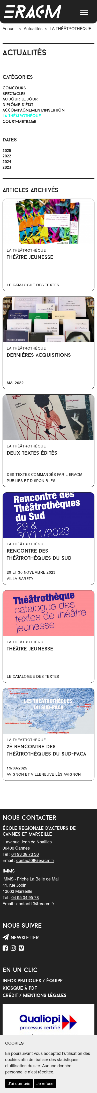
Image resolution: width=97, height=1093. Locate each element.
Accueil (10, 28)
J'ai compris (19, 1083)
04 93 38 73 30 (25, 854)
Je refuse (45, 1083)
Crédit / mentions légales (34, 996)
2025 (7, 151)
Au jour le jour (20, 99)
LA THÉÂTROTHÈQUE (22, 116)
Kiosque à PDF (20, 988)
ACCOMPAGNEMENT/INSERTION (34, 110)
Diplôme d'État (18, 105)
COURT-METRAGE (19, 122)
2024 (7, 162)
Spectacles (14, 94)
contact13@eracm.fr (35, 903)
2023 (7, 168)
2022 (7, 156)
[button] (84, 12)
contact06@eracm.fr (35, 860)
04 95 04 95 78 (25, 897)
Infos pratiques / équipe (33, 981)
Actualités (33, 28)
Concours (14, 88)
